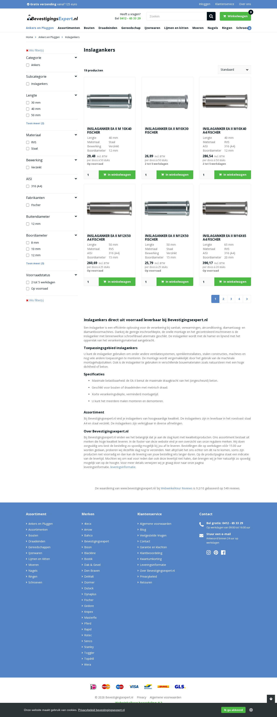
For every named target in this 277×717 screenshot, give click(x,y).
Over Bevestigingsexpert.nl (157, 571)
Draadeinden (108, 28)
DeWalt (89, 576)
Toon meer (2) (35, 123)
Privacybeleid (148, 576)
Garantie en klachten (153, 547)
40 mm (36, 109)
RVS (33, 142)
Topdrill (89, 659)
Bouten (89, 28)
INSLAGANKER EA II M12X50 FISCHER (166, 238)
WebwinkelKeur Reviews (176, 488)
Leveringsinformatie (153, 565)
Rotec (88, 635)
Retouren (146, 582)
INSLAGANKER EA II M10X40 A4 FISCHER (224, 130)
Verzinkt (36, 167)
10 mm (36, 249)
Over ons (245, 4)
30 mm (36, 102)
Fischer (36, 205)
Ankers (35, 65)
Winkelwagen (239, 15)
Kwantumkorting (151, 559)
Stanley (89, 647)
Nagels (213, 28)
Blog (143, 529)
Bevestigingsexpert (96, 541)
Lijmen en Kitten (39, 559)
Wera (87, 664)
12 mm (36, 224)
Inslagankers (72, 37)
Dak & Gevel (92, 565)
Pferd (87, 623)
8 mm (35, 242)
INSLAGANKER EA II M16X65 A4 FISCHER (224, 238)
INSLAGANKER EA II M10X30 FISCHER (166, 130)
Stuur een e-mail (218, 534)
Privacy (141, 697)
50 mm (36, 115)
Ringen (227, 28)
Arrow (88, 529)
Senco (88, 641)
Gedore (89, 606)
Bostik (88, 559)
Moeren (198, 28)
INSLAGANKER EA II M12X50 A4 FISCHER (109, 238)
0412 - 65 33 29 (130, 18)
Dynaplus (90, 594)
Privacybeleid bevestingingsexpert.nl (101, 710)
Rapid (87, 629)
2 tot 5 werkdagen (43, 282)
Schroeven (243, 28)
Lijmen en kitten (176, 28)
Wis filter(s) (36, 50)
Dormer (89, 582)
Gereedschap (131, 28)
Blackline (90, 553)
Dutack (88, 588)
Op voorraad (39, 288)
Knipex (88, 612)
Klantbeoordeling (151, 553)
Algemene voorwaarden (155, 524)
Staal (34, 148)
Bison (88, 547)
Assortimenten (69, 28)
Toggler (89, 653)
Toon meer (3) (35, 263)
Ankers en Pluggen (40, 28)
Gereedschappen (39, 547)
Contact (145, 541)
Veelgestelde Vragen (153, 535)
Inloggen (204, 4)
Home (29, 37)
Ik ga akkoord (233, 710)
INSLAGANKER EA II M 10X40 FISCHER (109, 130)
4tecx (87, 524)
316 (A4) (36, 186)
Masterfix (90, 617)
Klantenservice (224, 4)
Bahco (88, 535)
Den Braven (92, 571)
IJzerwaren (152, 28)
